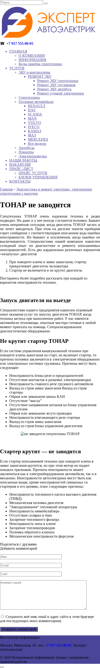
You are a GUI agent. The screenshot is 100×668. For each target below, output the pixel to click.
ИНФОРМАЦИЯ (32, 60)
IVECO (34, 127)
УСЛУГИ (16, 68)
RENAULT (37, 106)
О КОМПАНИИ (32, 56)
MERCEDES (38, 139)
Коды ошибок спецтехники (40, 64)
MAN (32, 118)
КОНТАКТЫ (19, 181)
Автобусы (26, 148)
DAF (32, 110)
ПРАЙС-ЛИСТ (21, 169)
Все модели (37, 144)
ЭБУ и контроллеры (34, 72)
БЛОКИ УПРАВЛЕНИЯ (38, 177)
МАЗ (32, 135)
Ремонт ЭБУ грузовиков (56, 85)
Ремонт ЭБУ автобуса (54, 89)
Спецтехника (29, 97)
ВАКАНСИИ (20, 165)
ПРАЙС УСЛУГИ (33, 173)
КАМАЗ (34, 131)
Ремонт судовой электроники (60, 93)
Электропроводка (33, 156)
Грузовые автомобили (36, 102)
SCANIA (35, 114)
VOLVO (34, 123)
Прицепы (26, 152)
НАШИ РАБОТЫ (23, 160)
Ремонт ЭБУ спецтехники (57, 81)
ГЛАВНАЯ (18, 51)
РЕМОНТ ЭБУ (39, 76)
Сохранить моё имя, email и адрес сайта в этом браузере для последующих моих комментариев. (47, 619)
